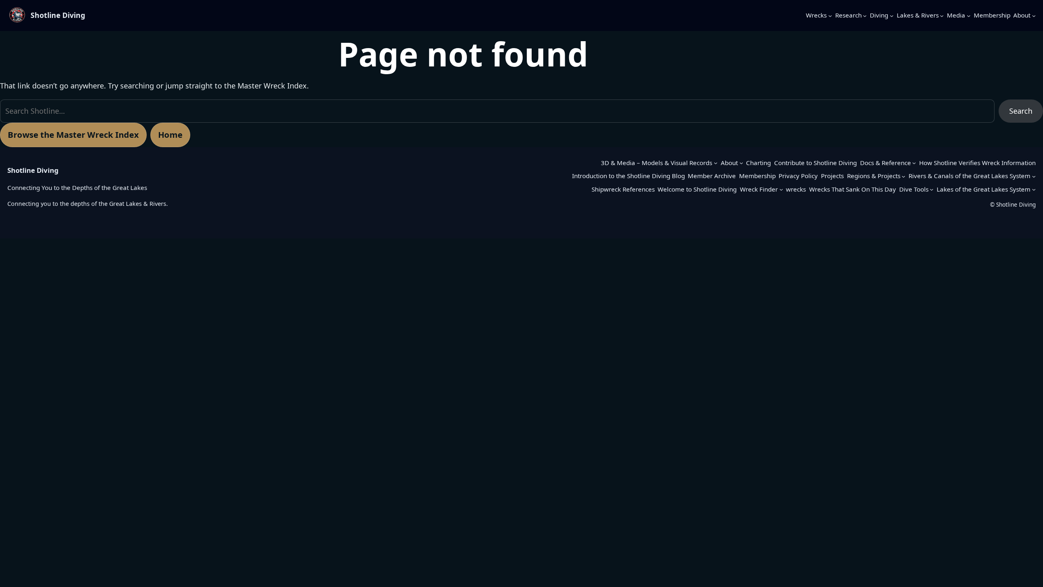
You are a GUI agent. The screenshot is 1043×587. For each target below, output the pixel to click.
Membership (757, 176)
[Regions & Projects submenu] (903, 176)
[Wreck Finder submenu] (781, 189)
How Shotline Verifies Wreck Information (977, 163)
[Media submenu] (968, 15)
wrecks (796, 189)
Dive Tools (914, 189)
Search (1020, 111)
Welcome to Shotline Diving (697, 189)
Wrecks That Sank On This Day (852, 189)
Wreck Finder (759, 189)
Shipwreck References (623, 189)
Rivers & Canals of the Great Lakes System (969, 176)
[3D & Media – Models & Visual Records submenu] (715, 163)
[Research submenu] (865, 15)
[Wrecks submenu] (830, 15)
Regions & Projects (873, 176)
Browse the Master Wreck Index (73, 134)
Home (170, 134)
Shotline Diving (58, 15)
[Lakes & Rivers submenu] (942, 15)
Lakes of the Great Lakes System (983, 189)
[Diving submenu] (891, 15)
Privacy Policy (798, 176)
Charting (758, 163)
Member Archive (712, 176)
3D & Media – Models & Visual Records (656, 163)
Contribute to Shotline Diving (815, 163)
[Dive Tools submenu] (931, 189)
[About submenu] (1034, 15)
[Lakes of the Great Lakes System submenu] (1034, 189)
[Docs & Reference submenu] (914, 163)
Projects (832, 176)
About (729, 163)
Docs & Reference (885, 163)
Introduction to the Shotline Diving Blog (628, 176)
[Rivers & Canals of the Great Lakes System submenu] (1034, 176)
